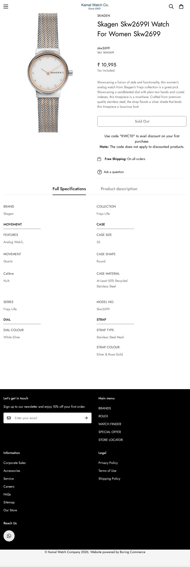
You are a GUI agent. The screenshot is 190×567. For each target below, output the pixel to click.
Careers (8, 486)
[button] (181, 6)
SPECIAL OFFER (109, 432)
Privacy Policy (108, 462)
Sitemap (9, 502)
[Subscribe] (86, 418)
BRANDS (104, 408)
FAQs (7, 494)
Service (8, 478)
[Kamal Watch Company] (95, 6)
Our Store (10, 510)
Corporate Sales (14, 462)
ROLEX (103, 416)
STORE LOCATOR (110, 439)
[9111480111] (9, 535)
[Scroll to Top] (181, 541)
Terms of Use (107, 470)
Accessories (11, 470)
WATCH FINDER (109, 424)
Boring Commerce (132, 552)
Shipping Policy (109, 478)
